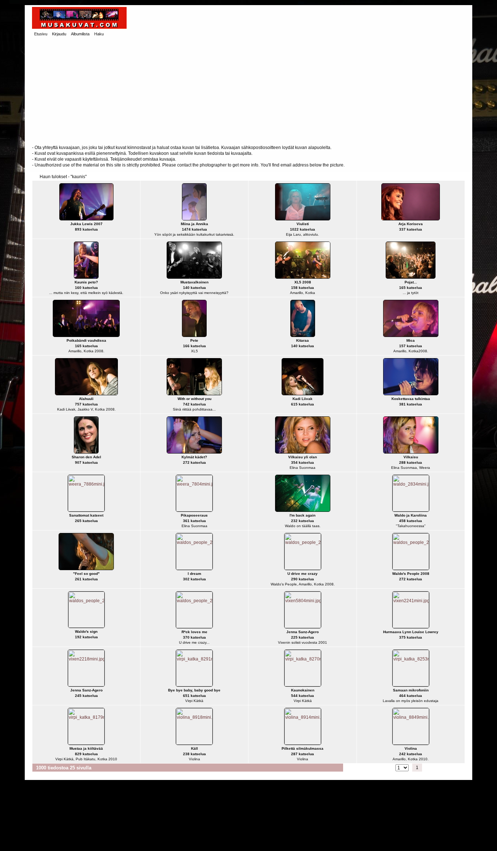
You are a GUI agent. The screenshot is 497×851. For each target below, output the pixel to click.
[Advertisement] (248, 91)
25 (447, 767)
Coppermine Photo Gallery (262, 840)
